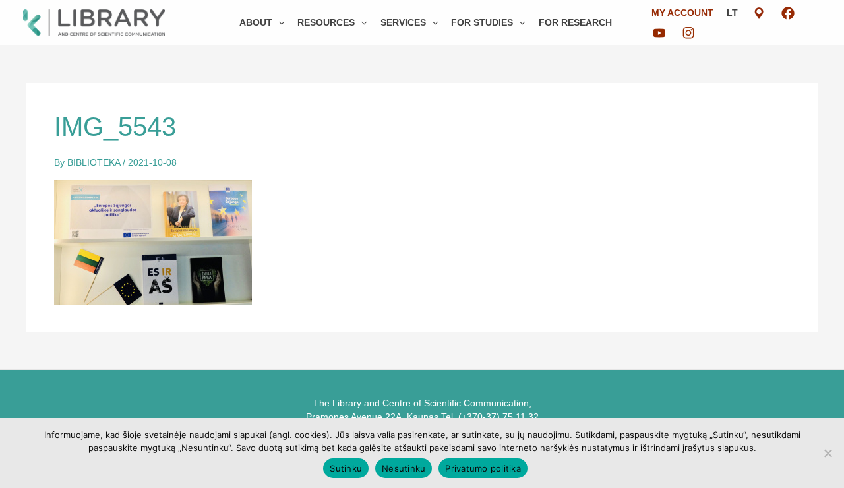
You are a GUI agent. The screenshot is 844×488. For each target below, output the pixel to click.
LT (732, 12)
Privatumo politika (483, 468)
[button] (278, 22)
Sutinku (346, 468)
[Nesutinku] (827, 453)
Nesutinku (403, 468)
